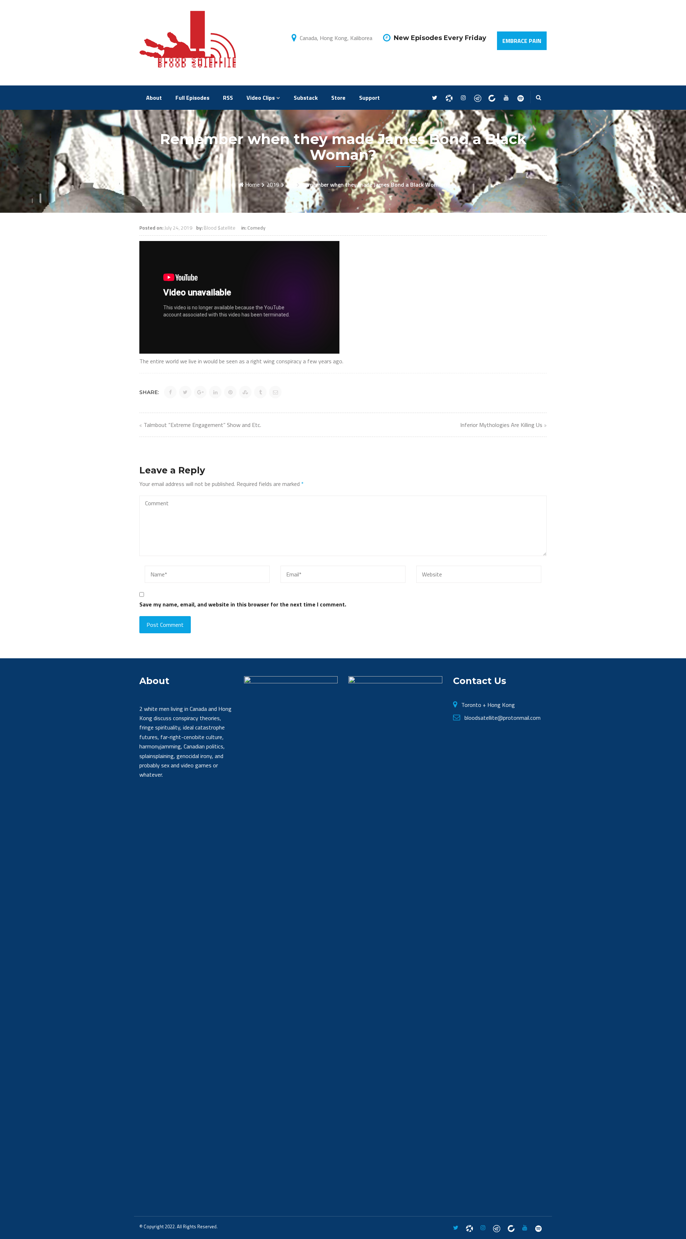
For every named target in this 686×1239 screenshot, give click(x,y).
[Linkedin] (492, 98)
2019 (273, 184)
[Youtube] (506, 98)
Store (338, 97)
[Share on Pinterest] (230, 392)
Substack (306, 97)
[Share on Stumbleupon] (245, 392)
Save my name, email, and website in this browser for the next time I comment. (242, 604)
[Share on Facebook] (170, 392)
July (290, 184)
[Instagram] (463, 98)
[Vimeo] (520, 98)
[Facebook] (449, 98)
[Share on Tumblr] (260, 392)
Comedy (256, 227)
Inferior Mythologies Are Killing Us (501, 425)
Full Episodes (192, 97)
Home (252, 184)
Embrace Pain (521, 40)
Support (369, 97)
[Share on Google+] (200, 392)
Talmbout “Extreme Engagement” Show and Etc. (202, 425)
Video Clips (261, 97)
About (154, 97)
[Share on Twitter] (185, 392)
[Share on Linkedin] (215, 392)
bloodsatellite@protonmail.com (502, 717)
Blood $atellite (219, 227)
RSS (228, 97)
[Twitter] (435, 98)
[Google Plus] (477, 98)
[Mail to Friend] (275, 392)
